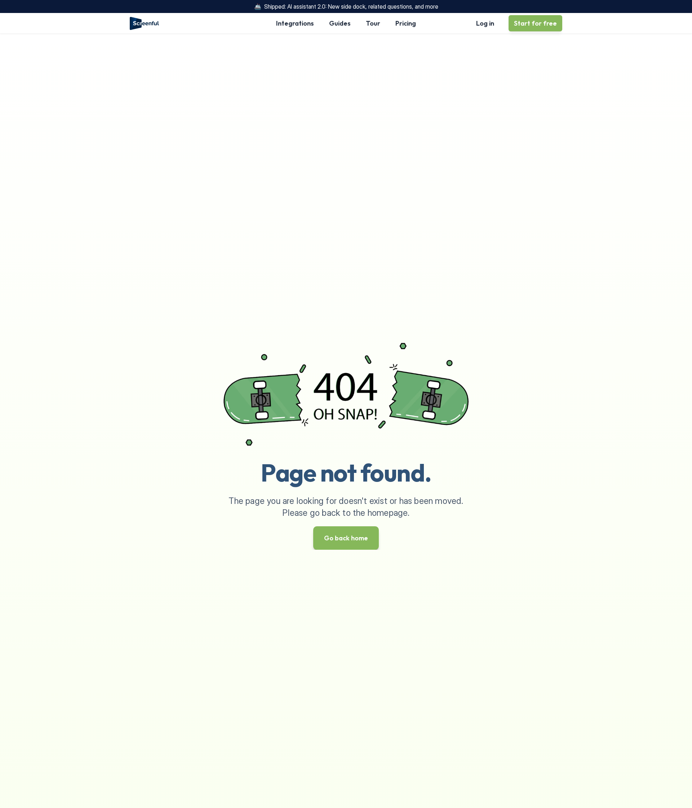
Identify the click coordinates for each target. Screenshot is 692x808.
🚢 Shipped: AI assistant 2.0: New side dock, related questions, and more (346, 6)
